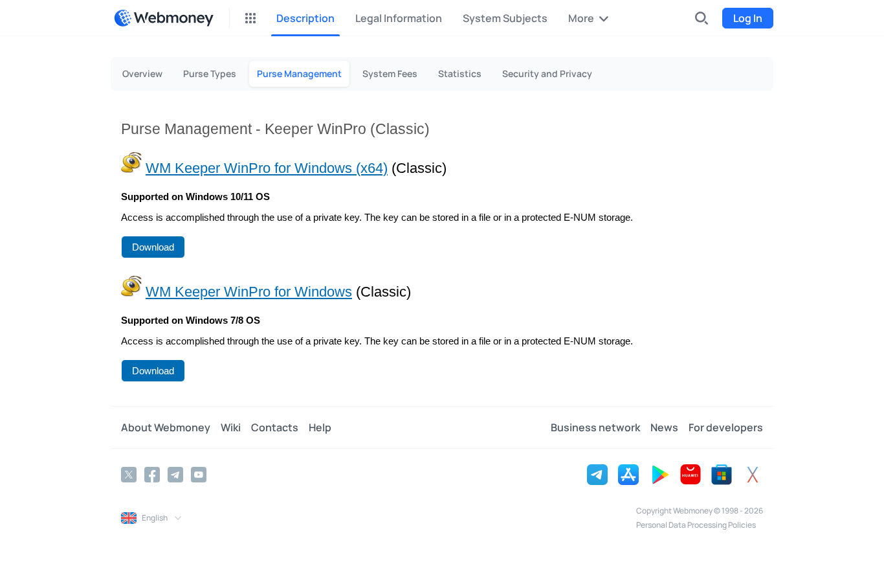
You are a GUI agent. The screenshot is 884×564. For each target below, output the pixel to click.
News (664, 427)
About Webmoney (165, 427)
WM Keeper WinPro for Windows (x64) (267, 168)
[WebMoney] (164, 18)
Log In (747, 18)
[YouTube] (198, 474)
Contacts (274, 427)
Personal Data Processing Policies (696, 524)
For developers (726, 427)
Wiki (231, 427)
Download (153, 247)
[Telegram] (175, 474)
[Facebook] (152, 474)
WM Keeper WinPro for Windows (249, 292)
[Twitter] (129, 474)
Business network (595, 427)
